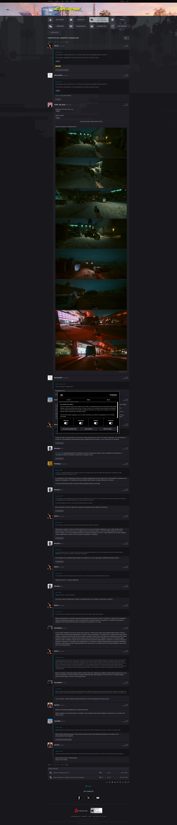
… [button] (53, 42)
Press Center (103, 816)
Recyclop (57, 448)
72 (55, 42)
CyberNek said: (58, 751)
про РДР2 (76, 54)
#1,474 (125, 605)
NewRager (57, 464)
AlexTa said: (57, 549)
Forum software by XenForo (88, 823)
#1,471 (125, 543)
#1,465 (125, 400)
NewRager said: (58, 496)
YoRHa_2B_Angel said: (59, 384)
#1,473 (125, 586)
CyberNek (57, 721)
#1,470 (125, 516)
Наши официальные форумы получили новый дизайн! (68, 777)
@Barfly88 (58, 95)
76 (63, 42)
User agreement (84, 816)
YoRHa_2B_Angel (59, 104)
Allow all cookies (108, 428)
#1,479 (125, 721)
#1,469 (125, 490)
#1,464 (125, 378)
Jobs (62, 1)
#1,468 (125, 464)
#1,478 (125, 705)
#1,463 (125, 105)
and (62, 70)
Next (67, 42)
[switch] (81, 423)
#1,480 (125, 745)
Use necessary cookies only (69, 428)
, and (64, 739)
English (89, 786)
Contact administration (75, 816)
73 (57, 42)
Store (66, 1)
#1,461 (125, 46)
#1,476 (125, 651)
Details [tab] (88, 399)
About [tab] (108, 399)
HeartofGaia (58, 628)
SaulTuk (56, 705)
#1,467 (125, 448)
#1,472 (125, 567)
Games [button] (56, 1)
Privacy (89, 816)
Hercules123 (58, 75)
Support (72, 1)
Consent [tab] (69, 399)
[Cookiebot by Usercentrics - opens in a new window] (111, 395)
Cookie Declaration (96, 816)
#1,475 (125, 628)
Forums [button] (50, 1)
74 (59, 42)
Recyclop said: (58, 52)
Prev (49, 42)
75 (61, 42)
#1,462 (125, 75)
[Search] (126, 38)
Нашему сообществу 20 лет (61, 772)
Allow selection (88, 428)
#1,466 (125, 425)
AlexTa (56, 46)
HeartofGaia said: (58, 657)
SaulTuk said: (57, 727)
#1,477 (125, 683)
